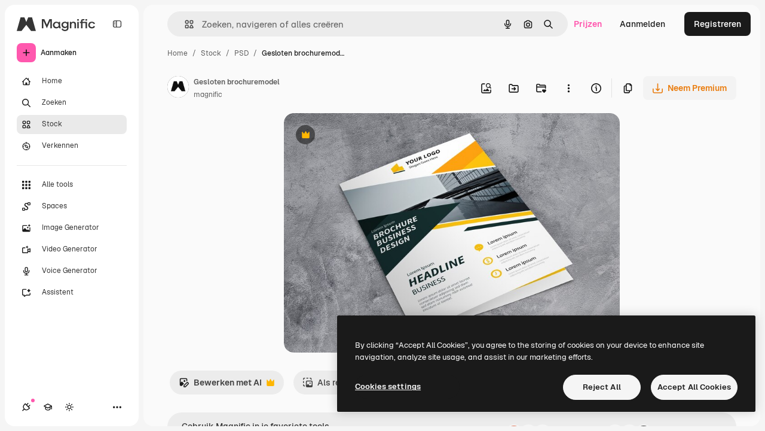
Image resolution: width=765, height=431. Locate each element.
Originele (362, 136)
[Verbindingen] (26, 407)
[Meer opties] (568, 88)
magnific (208, 94)
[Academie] (47, 407)
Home (177, 53)
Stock (211, 53)
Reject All (602, 387)
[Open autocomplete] (184, 24)
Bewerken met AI (220, 385)
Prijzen (588, 24)
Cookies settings (388, 386)
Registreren (717, 24)
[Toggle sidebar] (117, 24)
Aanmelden (642, 24)
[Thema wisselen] (69, 407)
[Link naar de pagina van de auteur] (178, 88)
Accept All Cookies (694, 387)
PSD (241, 53)
